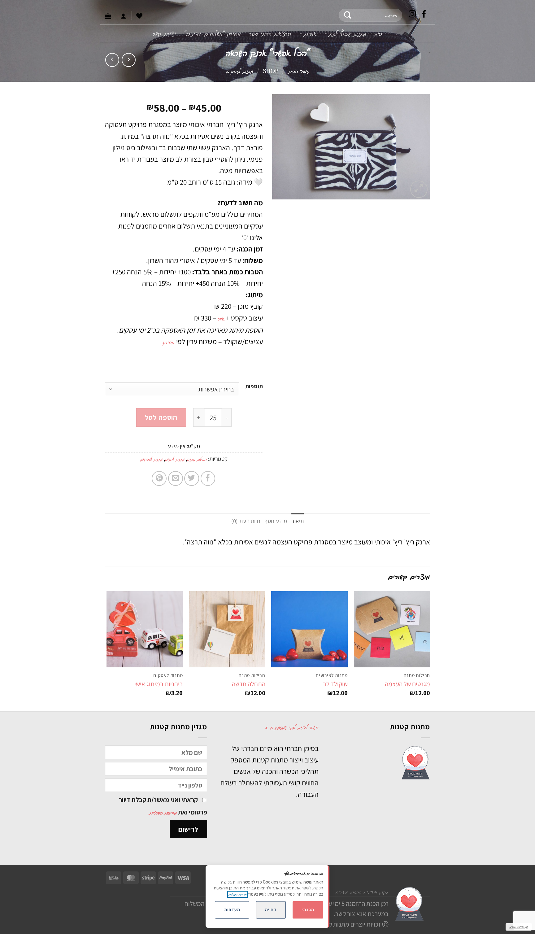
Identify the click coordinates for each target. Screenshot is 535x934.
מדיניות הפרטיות (163, 812)
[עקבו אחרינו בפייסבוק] (424, 15)
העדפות (232, 909)
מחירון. (169, 342)
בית (378, 33)
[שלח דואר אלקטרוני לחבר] (175, 478)
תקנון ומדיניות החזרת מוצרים (362, 892)
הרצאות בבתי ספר (270, 33)
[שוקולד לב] (309, 629)
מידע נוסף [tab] (275, 521)
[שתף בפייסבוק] (208, 478)
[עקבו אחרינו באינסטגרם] (412, 15)
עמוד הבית (298, 71)
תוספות (254, 386)
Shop (270, 71)
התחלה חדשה (248, 684)
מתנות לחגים (175, 459)
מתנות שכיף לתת (347, 33)
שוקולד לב (335, 684)
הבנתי (308, 909)
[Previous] (429, 651)
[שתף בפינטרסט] (159, 478)
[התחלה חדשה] (227, 629)
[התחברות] (123, 16)
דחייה (270, 909)
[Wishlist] (139, 16)
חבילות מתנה (197, 459)
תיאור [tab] (297, 521)
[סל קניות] (108, 16)
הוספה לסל (161, 417)
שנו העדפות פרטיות (518, 927)
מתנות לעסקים (239, 71)
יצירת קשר (164, 33)
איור (221, 318)
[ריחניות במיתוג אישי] (145, 629)
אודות (310, 33)
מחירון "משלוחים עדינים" (212, 33)
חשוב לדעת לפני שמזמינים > (292, 727)
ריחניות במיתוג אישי (158, 684)
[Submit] (347, 15)
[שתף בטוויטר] (191, 478)
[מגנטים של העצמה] (392, 629)
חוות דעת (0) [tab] (245, 521)
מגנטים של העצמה (407, 684)
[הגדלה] (419, 189)
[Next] (106, 651)
